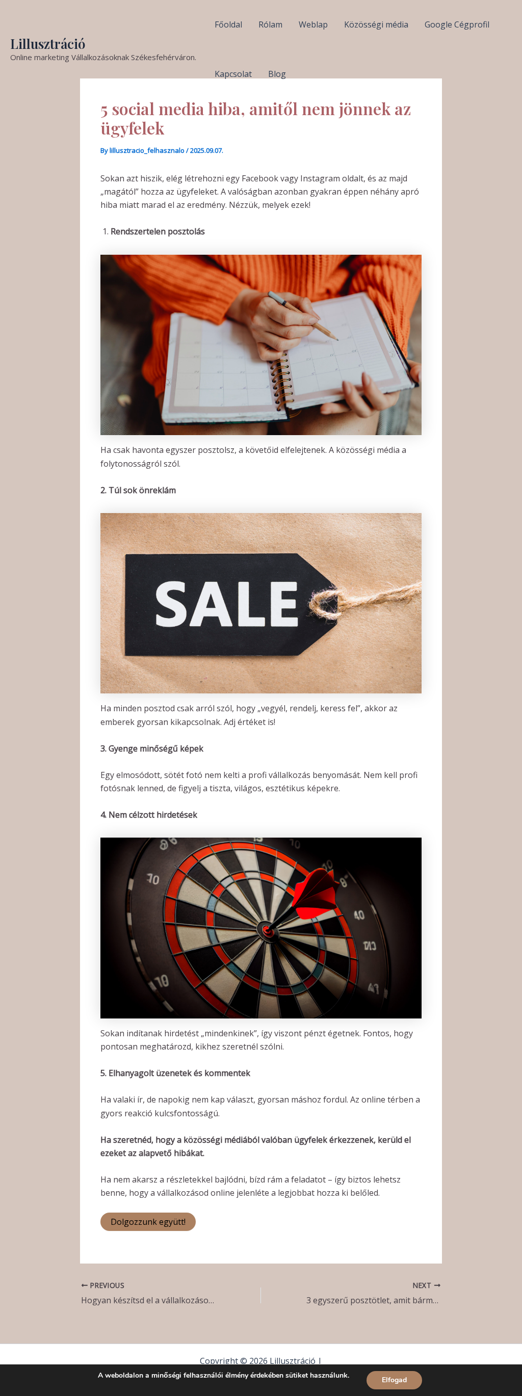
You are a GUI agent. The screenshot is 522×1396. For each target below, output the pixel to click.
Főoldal (228, 24)
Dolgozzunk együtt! (148, 1221)
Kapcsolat (233, 73)
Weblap (313, 24)
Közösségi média (376, 24)
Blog (277, 73)
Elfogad (394, 1380)
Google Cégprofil (457, 24)
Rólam (270, 24)
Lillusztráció (47, 43)
